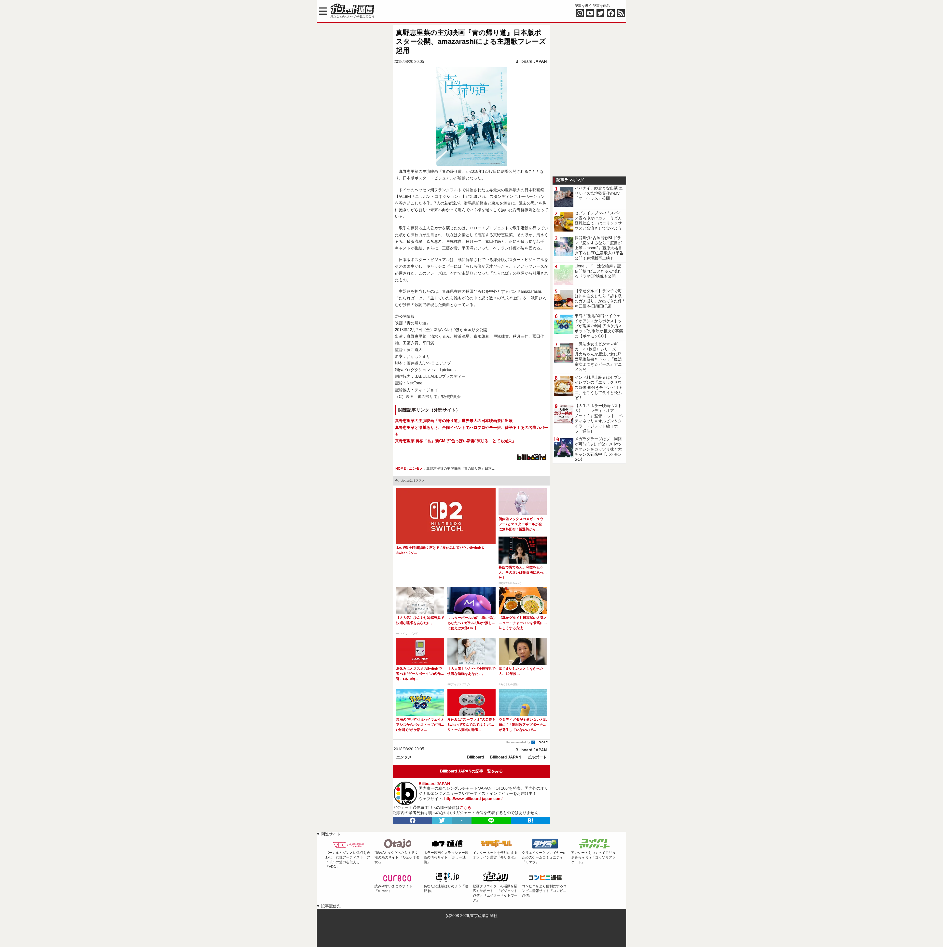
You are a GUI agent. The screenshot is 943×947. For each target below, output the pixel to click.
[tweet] (442, 820)
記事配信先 (331, 906)
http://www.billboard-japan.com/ (473, 799)
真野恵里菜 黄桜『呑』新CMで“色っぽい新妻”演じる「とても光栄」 (455, 441)
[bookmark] (530, 820)
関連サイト (331, 834)
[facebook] (412, 820)
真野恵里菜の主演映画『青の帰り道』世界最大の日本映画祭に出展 (454, 421)
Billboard (475, 757)
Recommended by (518, 742)
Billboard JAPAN (531, 61)
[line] (491, 820)
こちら (466, 807)
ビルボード (537, 757)
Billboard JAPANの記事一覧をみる (471, 771)
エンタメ (404, 757)
